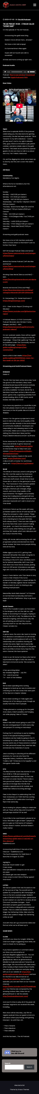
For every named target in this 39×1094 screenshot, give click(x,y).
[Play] (5, 72)
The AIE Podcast (24, 19)
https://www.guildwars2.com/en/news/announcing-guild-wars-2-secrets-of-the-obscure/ (19, 838)
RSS (26, 77)
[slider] (32, 71)
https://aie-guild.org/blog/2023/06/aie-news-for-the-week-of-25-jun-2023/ (18, 358)
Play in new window (17, 75)
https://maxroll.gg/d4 (24, 446)
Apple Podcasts (17, 77)
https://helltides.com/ (17, 458)
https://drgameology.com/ (14, 301)
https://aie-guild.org (11, 979)
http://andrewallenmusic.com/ (15, 996)
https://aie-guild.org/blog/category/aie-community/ (15, 347)
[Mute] (28, 72)
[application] (19, 72)
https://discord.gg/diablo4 (22, 463)
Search (7, 1063)
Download (30, 75)
